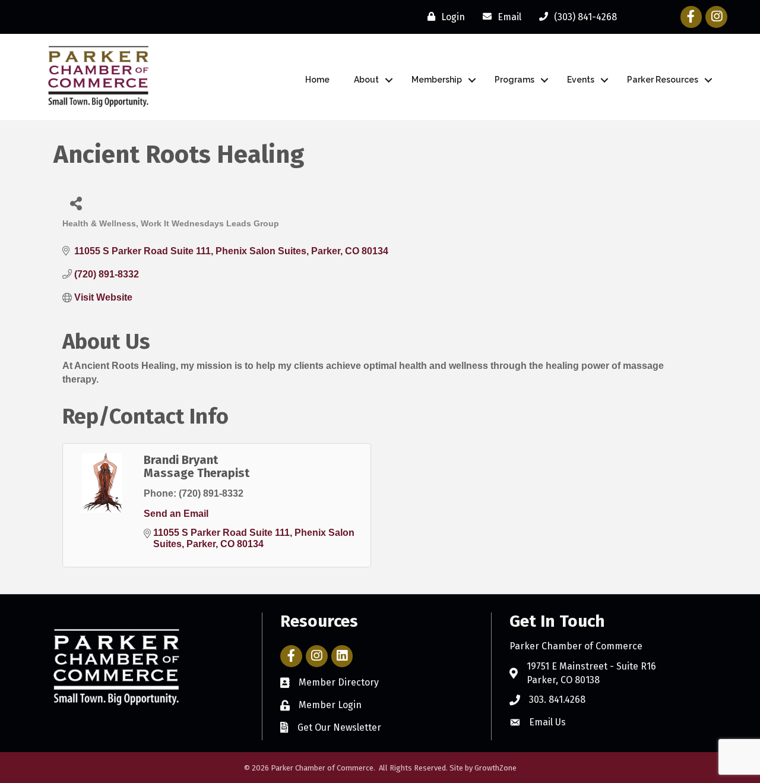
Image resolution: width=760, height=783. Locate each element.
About (366, 79)
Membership (436, 79)
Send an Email (176, 514)
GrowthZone (495, 767)
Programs (514, 79)
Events (580, 79)
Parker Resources (662, 79)
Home (317, 79)
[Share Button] (75, 203)
